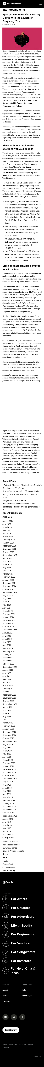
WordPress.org (8, 870)
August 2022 (7, 670)
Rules (5, 854)
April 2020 (6, 757)
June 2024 (7, 602)
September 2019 (9, 779)
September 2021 (9, 704)
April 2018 (6, 831)
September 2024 (9, 592)
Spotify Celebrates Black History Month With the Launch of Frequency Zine (21, 18)
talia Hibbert (21, 467)
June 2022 (7, 676)
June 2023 (7, 639)
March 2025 (7, 574)
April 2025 (6, 571)
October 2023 (8, 627)
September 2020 (9, 741)
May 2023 (6, 642)
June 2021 (7, 713)
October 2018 (8, 813)
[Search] (36, 4)
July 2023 (6, 636)
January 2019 (8, 804)
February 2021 (8, 726)
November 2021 (9, 698)
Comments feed (9, 867)
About (5, 990)
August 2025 (7, 558)
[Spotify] (12, 4)
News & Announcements (13, 851)
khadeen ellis (7, 461)
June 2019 (7, 788)
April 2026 (6, 533)
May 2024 (6, 605)
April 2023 (6, 645)
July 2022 (6, 673)
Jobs (4, 995)
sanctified (36, 464)
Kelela (35, 459)
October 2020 (8, 738)
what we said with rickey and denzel (24, 472)
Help (24, 990)
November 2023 (9, 623)
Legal (5, 1044)
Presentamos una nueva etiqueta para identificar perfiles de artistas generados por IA (21, 507)
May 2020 (6, 754)
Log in (5, 861)
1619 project (12, 431)
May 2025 (6, 568)
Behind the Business (11, 845)
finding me (26, 447)
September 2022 (9, 667)
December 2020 (9, 732)
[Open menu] (40, 4)
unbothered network (18, 470)
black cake (31, 433)
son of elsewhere (9, 467)
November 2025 (9, 549)
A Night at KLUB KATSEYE (14, 501)
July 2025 (6, 561)
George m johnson (32, 450)
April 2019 (6, 794)
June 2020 (7, 751)
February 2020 (8, 763)
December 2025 (9, 546)
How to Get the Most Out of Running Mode (20, 491)
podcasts (12, 464)
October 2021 (8, 701)
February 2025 (8, 577)
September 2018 (9, 816)
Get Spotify (12, 1030)
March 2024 (7, 611)
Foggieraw (35, 447)
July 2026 (6, 524)
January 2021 (8, 729)
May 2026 (6, 530)
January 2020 (8, 766)
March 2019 (7, 797)
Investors (6, 1001)
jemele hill (6, 459)
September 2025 (9, 555)
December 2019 (9, 769)
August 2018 (7, 819)
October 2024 (8, 589)
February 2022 (8, 689)
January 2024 (8, 617)
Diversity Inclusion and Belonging (24, 445)
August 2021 (7, 707)
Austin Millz (21, 433)
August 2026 (7, 521)
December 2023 (9, 620)
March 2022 (7, 686)
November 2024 (9, 586)
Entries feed (7, 864)
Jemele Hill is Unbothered (21, 459)
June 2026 (7, 527)
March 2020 (7, 760)
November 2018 (9, 810)
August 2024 (7, 596)
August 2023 (7, 633)
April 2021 (6, 720)
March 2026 (7, 537)
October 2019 (8, 776)
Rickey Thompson (24, 464)
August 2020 (7, 744)
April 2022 (6, 682)
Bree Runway (20, 436)
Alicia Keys (22, 431)
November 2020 (9, 735)
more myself (19, 461)
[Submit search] (40, 477)
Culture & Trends (9, 848)
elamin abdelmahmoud (11, 447)
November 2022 (9, 661)
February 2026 (8, 540)
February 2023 (8, 651)
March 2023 (7, 648)
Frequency (6, 450)
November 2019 (9, 772)
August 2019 (7, 782)
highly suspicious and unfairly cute (23, 456)
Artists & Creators (10, 842)
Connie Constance (24, 439)
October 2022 (8, 664)
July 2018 (6, 822)
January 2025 (8, 580)
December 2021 (9, 695)
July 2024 (6, 599)
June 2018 (7, 825)
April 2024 (6, 608)
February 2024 (8, 614)
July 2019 (6, 785)
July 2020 (6, 748)
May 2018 (6, 828)
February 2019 (8, 800)
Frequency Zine (18, 450)
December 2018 (9, 807)
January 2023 (8, 654)
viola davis (31, 470)
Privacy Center (13, 1044)
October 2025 (8, 552)
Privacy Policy (22, 1044)
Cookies (30, 1044)
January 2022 (8, 692)
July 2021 (6, 710)
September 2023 (9, 630)
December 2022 (9, 658)
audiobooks (11, 433)
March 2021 (7, 723)
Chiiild (13, 439)
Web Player (27, 995)
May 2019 (6, 791)
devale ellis (11, 442)
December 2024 (9, 583)
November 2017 (9, 835)
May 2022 (6, 679)
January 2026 (8, 543)
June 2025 (7, 565)
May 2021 (6, 717)
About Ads (6, 1047)
